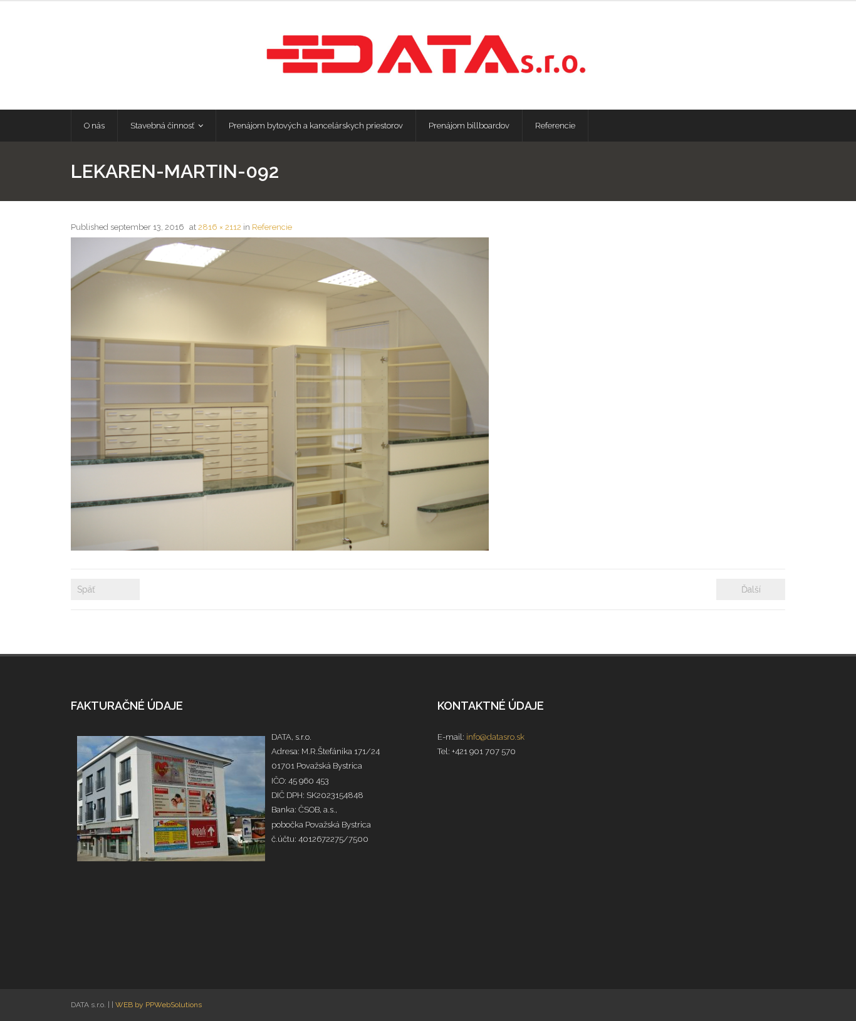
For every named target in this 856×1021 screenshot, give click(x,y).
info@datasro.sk (495, 737)
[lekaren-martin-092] (280, 394)
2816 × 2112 (219, 227)
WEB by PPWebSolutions (158, 1004)
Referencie (272, 227)
